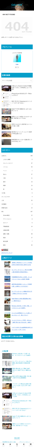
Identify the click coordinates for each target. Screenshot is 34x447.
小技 (17, 178)
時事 (17, 185)
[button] (31, 81)
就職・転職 (17, 234)
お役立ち (17, 155)
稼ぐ (17, 211)
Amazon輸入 (17, 215)
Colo (17, 64)
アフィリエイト (17, 219)
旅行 (17, 181)
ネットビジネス (17, 196)
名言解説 (17, 204)
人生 (17, 200)
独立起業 (17, 241)
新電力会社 (17, 207)
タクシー (17, 222)
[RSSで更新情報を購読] (18, 67)
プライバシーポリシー (24, 442)
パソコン (17, 167)
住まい (17, 174)
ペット (17, 170)
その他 (17, 193)
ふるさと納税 (17, 159)
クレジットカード (17, 163)
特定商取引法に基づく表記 (9, 442)
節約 (17, 245)
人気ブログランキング (6, 252)
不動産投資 (17, 226)
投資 (17, 237)
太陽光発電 (17, 230)
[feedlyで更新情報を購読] (16, 67)
